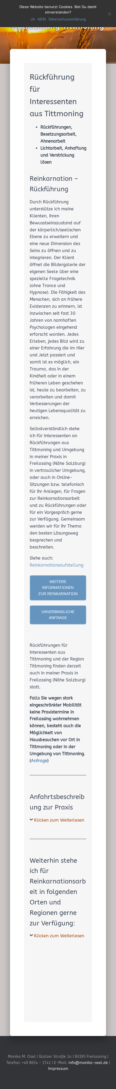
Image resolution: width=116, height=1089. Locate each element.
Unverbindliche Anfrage (58, 615)
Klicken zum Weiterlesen (59, 820)
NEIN (41, 19)
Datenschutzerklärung (67, 19)
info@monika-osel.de (88, 1062)
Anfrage (39, 760)
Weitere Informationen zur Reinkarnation (58, 587)
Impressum (58, 1068)
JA (32, 19)
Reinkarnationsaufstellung (56, 565)
